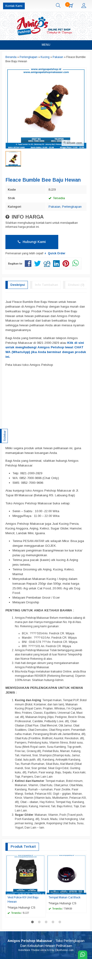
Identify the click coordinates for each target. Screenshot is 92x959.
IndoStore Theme (29, 950)
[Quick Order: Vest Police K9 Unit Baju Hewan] (42, 890)
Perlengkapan (72, 206)
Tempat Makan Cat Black (64, 897)
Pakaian (54, 206)
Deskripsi (17, 285)
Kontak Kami (13, 6)
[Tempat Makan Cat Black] (66, 874)
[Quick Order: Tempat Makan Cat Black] (83, 890)
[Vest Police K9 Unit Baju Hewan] (25, 874)
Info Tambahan (46, 285)
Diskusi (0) (76, 285)
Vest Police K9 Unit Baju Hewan (23, 899)
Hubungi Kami (34, 242)
